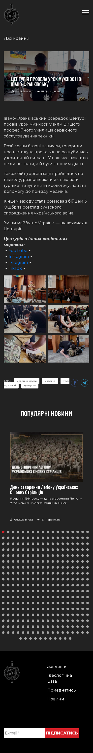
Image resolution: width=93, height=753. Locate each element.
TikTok (15, 268)
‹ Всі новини (17, 38)
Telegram (18, 262)
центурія (30, 385)
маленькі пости (27, 381)
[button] (3, 532)
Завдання (57, 666)
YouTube (18, 250)
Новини (55, 699)
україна (50, 381)
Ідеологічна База (59, 678)
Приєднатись (61, 690)
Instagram (19, 256)
